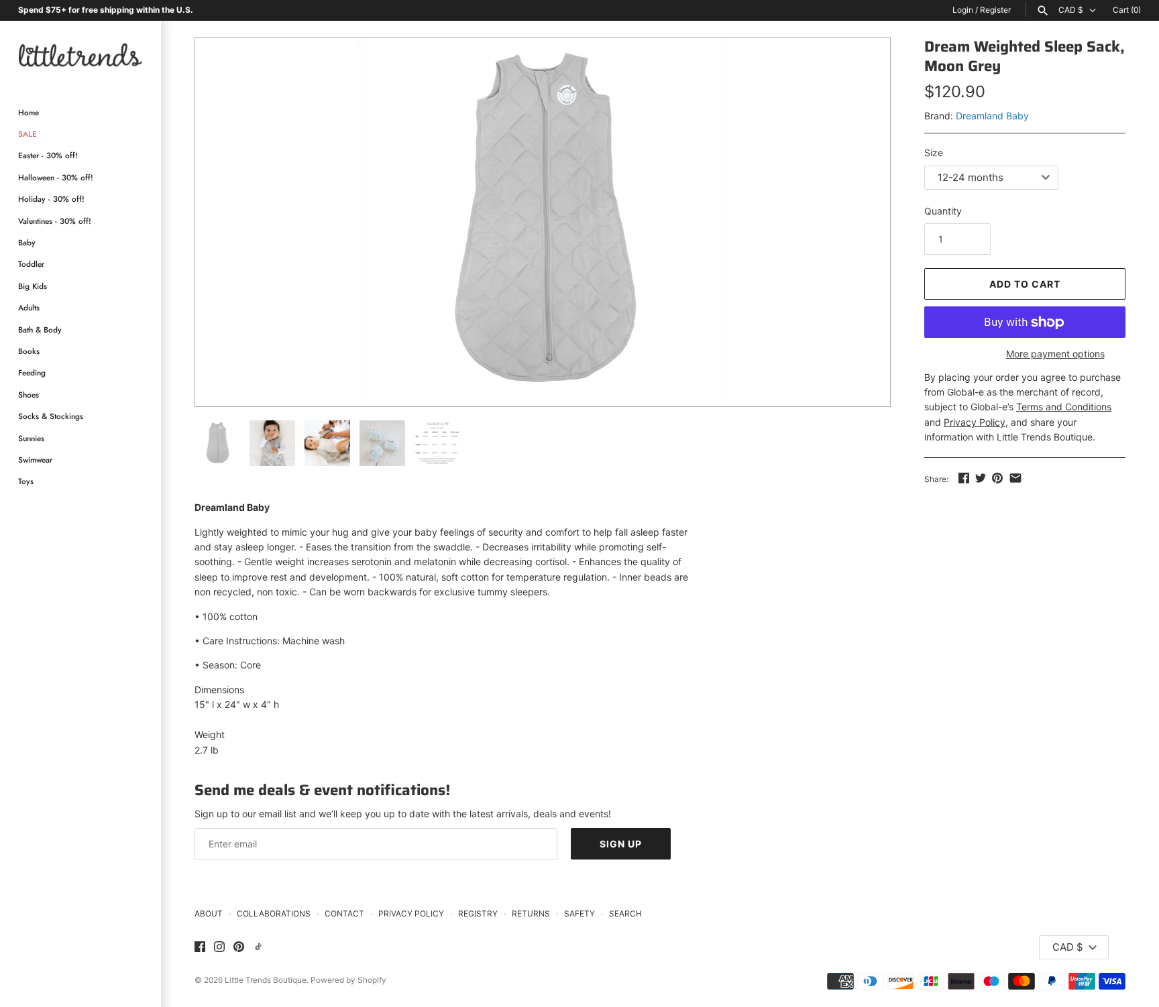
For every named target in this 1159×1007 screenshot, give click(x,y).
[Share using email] (1015, 477)
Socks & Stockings (50, 416)
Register (995, 10)
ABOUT (209, 913)
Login (962, 10)
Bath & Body (40, 329)
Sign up (621, 843)
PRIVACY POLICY (411, 913)
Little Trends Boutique (266, 980)
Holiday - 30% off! (51, 198)
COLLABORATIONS (274, 913)
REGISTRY (478, 913)
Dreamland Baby (992, 115)
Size (933, 152)
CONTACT (344, 913)
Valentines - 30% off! (54, 221)
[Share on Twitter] (980, 477)
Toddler (31, 264)
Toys (26, 481)
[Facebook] (200, 947)
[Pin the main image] (997, 477)
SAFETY (579, 913)
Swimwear (35, 459)
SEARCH (625, 913)
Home (28, 112)
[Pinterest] (238, 947)
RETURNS (531, 913)
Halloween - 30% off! (55, 177)
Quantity (943, 211)
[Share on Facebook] (963, 477)
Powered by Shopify (348, 980)
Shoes (28, 394)
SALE (27, 133)
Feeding (32, 372)
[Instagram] (219, 947)
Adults (29, 307)
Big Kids (32, 286)
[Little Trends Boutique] (80, 54)
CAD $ (1070, 10)
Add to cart (1024, 284)
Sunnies (31, 438)
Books (29, 351)
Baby (27, 242)
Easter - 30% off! (48, 155)
